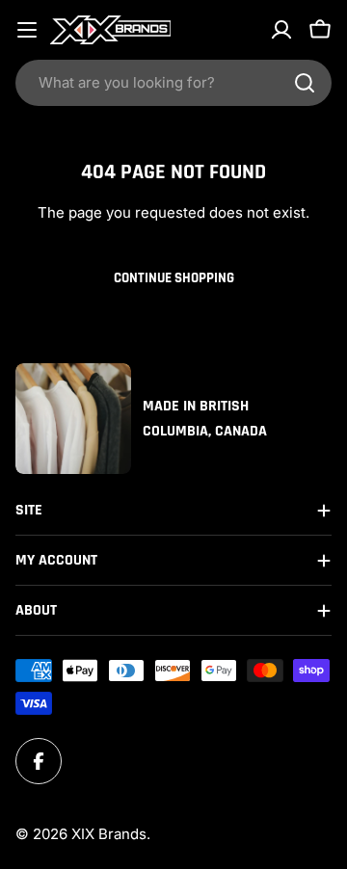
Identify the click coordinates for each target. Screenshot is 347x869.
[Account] (281, 29)
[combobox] (173, 83)
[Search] (304, 82)
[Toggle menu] (27, 29)
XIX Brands (109, 834)
